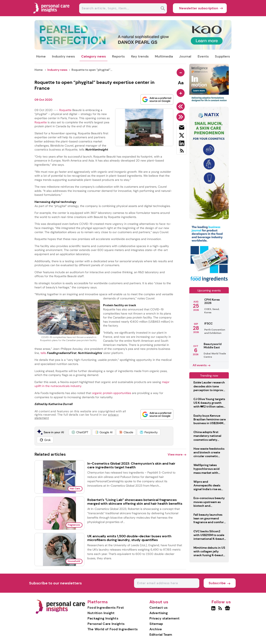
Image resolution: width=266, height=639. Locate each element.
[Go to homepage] (60, 613)
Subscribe (217, 583)
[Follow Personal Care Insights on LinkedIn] (213, 610)
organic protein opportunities (111, 393)
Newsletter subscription (198, 8)
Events (203, 56)
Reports (118, 56)
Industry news (63, 56)
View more (175, 454)
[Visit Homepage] (51, 15)
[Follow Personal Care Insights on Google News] (228, 610)
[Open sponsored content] (133, 48)
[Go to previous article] (181, 106)
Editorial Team (160, 635)
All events (200, 365)
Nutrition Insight (101, 613)
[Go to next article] (181, 117)
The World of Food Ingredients (112, 629)
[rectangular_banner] (209, 282)
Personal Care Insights (106, 624)
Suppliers (222, 56)
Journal (185, 56)
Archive (155, 629)
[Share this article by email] (181, 128)
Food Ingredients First (105, 608)
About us (159, 602)
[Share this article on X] (181, 136)
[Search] (163, 9)
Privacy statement (164, 618)
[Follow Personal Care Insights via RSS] (220, 610)
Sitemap (156, 624)
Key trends (140, 56)
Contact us (158, 608)
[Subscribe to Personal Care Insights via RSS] (181, 152)
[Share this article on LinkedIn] (181, 144)
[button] (80, 432)
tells (58, 353)
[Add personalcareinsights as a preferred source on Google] (156, 99)
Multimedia (164, 56)
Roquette (65, 110)
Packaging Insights (102, 618)
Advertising (158, 613)
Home (41, 56)
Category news (93, 56)
